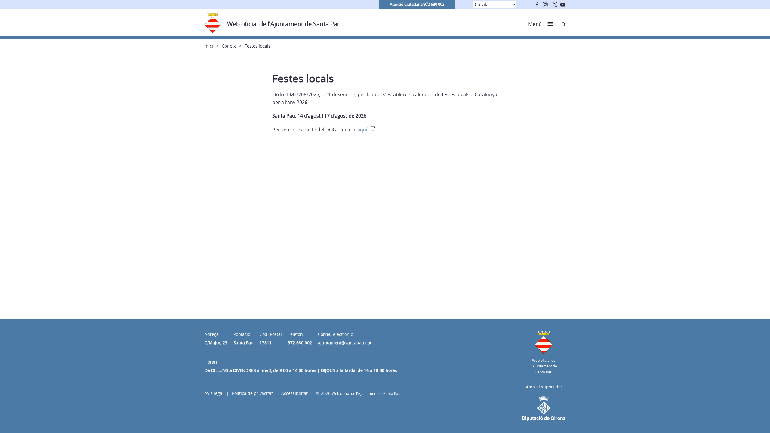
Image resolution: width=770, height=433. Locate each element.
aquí (362, 129)
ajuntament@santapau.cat (344, 342)
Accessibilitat (294, 393)
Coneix (229, 46)
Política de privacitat (252, 393)
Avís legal (214, 393)
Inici (209, 46)
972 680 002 (300, 342)
